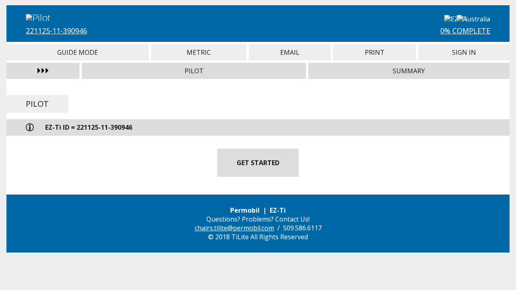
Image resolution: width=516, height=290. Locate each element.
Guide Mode (77, 52)
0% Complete (465, 30)
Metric (199, 52)
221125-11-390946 (56, 30)
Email (290, 52)
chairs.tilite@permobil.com (234, 228)
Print (374, 52)
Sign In (464, 52)
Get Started (258, 162)
